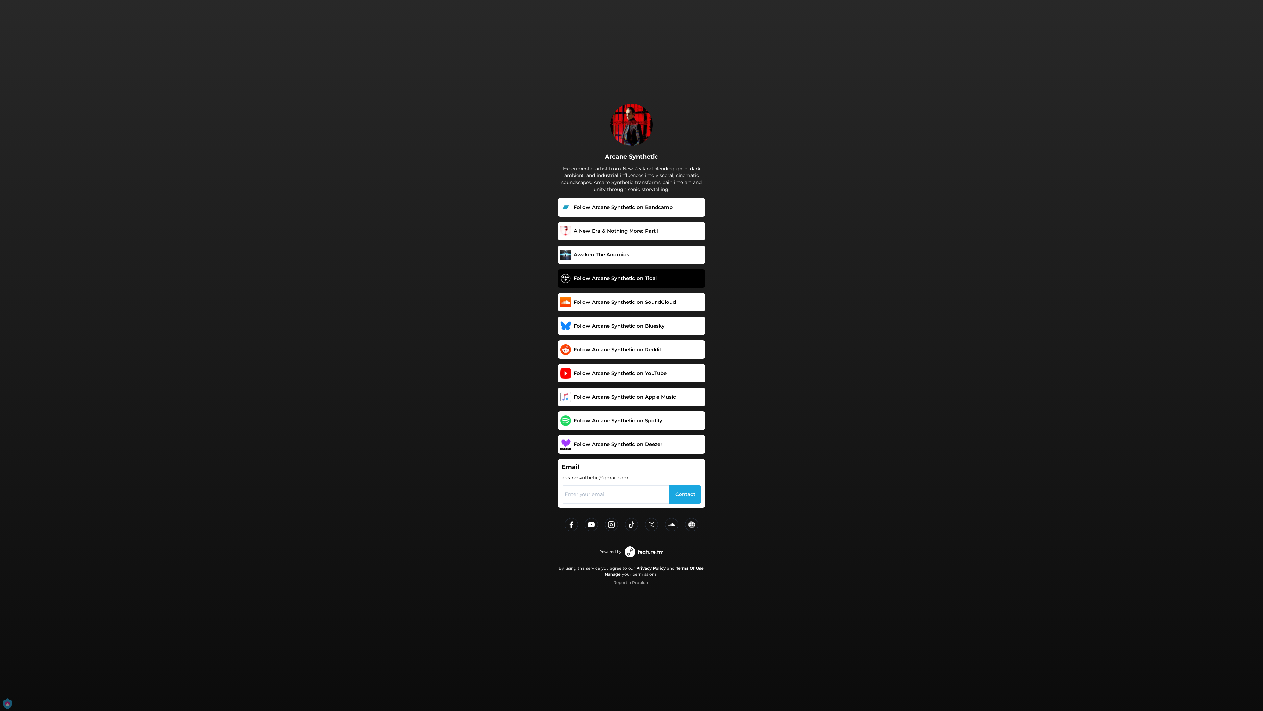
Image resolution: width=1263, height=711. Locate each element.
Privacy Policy (651, 568)
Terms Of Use (690, 568)
